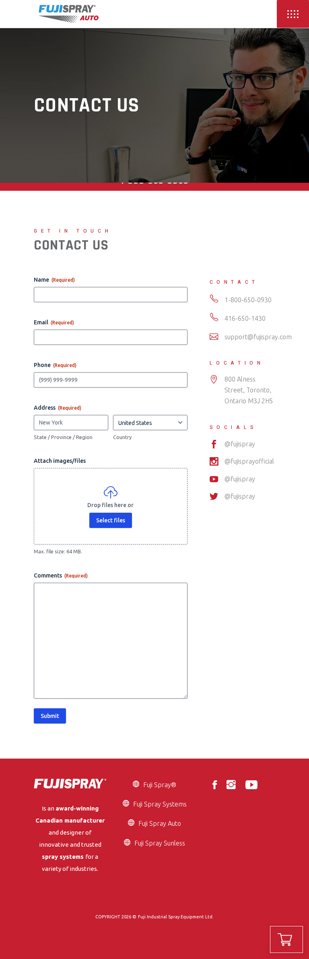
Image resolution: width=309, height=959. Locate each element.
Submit (50, 716)
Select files (110, 520)
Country (122, 437)
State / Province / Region (63, 437)
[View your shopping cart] (286, 939)
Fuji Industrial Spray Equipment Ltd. (176, 916)
